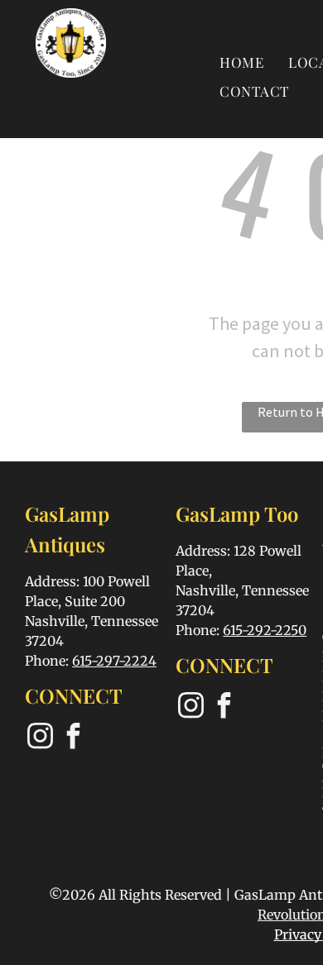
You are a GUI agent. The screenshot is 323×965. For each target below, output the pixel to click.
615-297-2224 (114, 660)
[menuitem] (241, 61)
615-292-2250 (264, 630)
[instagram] (40, 738)
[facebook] (73, 738)
